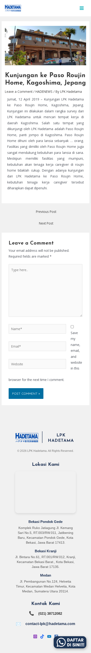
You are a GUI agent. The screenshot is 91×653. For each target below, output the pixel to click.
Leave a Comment (18, 91)
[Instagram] (35, 636)
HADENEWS (43, 91)
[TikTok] (42, 636)
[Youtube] (49, 636)
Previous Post (46, 211)
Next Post (46, 223)
